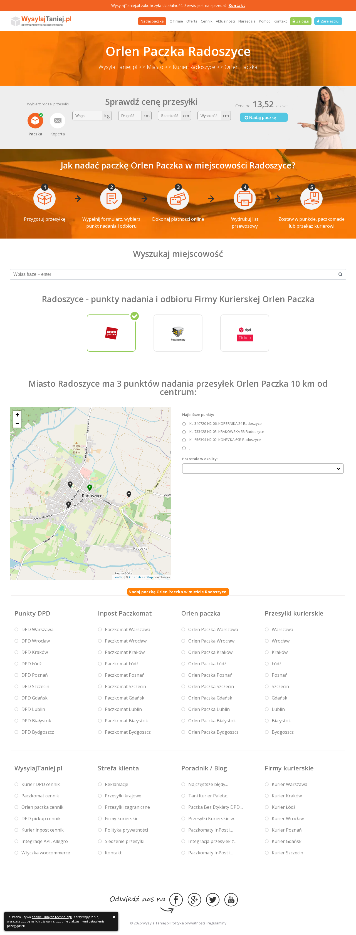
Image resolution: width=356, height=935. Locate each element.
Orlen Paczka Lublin (209, 709)
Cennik (206, 21)
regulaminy (216, 923)
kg (107, 116)
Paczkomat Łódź (122, 664)
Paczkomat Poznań (125, 675)
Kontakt (237, 5)
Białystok (281, 721)
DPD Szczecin (35, 686)
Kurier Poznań (287, 830)
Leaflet (118, 577)
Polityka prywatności (126, 830)
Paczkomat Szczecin (125, 686)
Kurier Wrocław (288, 818)
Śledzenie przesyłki (124, 841)
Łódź (276, 664)
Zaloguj (302, 21)
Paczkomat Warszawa (127, 629)
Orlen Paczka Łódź (207, 664)
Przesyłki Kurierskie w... (212, 818)
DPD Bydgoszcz (37, 732)
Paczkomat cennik (40, 796)
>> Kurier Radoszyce (190, 67)
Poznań (280, 675)
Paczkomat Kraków (125, 652)
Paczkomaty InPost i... (210, 830)
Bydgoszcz (283, 732)
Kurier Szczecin (287, 853)
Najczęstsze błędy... (208, 784)
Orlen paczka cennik (42, 807)
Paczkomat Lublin (123, 709)
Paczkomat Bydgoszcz (128, 732)
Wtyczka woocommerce (45, 853)
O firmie (176, 21)
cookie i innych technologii (52, 917)
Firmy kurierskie (122, 818)
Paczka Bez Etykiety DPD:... (215, 807)
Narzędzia (247, 21)
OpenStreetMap (141, 577)
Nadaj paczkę (152, 21)
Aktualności (225, 21)
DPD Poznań (34, 675)
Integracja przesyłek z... (212, 841)
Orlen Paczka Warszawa (213, 629)
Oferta (191, 21)
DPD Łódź (31, 664)
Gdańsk (279, 698)
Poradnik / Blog (204, 768)
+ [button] (17, 414)
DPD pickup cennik (41, 818)
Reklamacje (116, 784)
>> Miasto (151, 67)
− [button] (17, 423)
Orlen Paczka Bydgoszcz (213, 732)
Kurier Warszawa (289, 784)
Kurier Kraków (287, 796)
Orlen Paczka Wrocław (211, 641)
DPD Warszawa (37, 629)
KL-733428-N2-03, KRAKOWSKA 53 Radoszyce (226, 431)
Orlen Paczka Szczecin (211, 686)
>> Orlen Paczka (237, 67)
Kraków (280, 652)
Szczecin (280, 686)
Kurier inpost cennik (42, 830)
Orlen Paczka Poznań (210, 675)
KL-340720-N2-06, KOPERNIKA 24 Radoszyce (225, 423)
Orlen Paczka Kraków (210, 652)
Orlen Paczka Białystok (212, 721)
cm (147, 116)
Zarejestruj (330, 21)
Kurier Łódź (284, 807)
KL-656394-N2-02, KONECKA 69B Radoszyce (225, 439)
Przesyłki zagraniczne (127, 807)
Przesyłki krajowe (123, 796)
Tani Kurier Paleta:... (208, 796)
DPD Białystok (36, 721)
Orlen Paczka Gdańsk (210, 698)
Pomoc (264, 21)
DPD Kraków (34, 652)
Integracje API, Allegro (44, 841)
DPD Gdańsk (34, 698)
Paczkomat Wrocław (126, 641)
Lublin (278, 709)
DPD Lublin (33, 709)
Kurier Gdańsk (286, 841)
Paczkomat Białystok (126, 721)
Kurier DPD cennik (40, 784)
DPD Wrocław (35, 641)
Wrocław (281, 641)
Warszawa (282, 629)
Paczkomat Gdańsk (124, 698)
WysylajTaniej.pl (117, 67)
